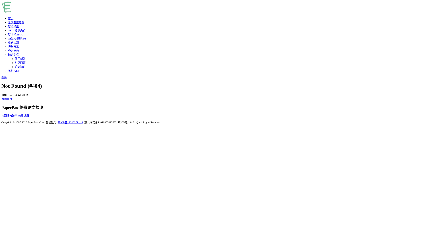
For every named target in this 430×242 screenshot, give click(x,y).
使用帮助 (20, 58)
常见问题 (20, 62)
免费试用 (23, 115)
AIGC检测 (17, 30)
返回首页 (6, 99)
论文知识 (20, 66)
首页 (10, 18)
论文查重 (16, 22)
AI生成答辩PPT (17, 38)
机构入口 (13, 70)
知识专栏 (13, 54)
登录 (4, 77)
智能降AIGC (15, 34)
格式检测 (13, 42)
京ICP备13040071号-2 (70, 122)
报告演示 (13, 46)
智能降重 (13, 26)
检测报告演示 (9, 115)
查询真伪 (13, 50)
